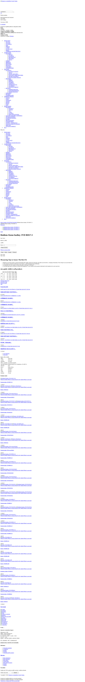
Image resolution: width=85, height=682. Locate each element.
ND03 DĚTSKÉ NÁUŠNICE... (9, 336)
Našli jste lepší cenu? (5, 280)
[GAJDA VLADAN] (5, 614)
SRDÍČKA (8, 62)
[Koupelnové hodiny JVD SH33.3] (8, 567)
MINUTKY (8, 125)
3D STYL (8, 41)
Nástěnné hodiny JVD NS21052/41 (7, 480)
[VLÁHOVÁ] (4, 622)
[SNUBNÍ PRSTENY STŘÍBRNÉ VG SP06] (11, 295)
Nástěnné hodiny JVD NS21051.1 (7, 518)
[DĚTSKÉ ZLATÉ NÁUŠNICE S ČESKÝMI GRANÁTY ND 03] (15, 333)
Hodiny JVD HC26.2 (4, 389)
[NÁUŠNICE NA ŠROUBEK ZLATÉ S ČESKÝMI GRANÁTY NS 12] (16, 308)
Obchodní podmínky (7, 648)
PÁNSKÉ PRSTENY (13, 91)
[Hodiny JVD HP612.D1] (6, 544)
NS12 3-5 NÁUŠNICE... (7, 311)
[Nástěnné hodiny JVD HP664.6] (8, 590)
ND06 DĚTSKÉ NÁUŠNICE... (9, 292)
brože (7, 105)
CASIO (10, 112)
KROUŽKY (11, 58)
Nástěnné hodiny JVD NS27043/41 (7, 435)
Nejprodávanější (4, 286)
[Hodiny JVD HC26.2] (11, 386)
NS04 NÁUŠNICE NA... (7, 330)
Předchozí (3, 224)
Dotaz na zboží (4, 283)
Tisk (1, 284)
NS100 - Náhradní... (6, 342)
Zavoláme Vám (4, 281)
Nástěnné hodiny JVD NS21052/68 (7, 472)
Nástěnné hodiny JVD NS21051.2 (7, 488)
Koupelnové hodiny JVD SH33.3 (7, 571)
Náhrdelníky (8, 100)
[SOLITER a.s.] (4, 621)
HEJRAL (8, 46)
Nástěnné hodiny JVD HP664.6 (6, 594)
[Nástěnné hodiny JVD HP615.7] (8, 499)
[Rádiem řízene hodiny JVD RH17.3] (11, 227)
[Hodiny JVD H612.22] (6, 582)
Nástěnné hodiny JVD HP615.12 (6, 533)
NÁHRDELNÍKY (10, 68)
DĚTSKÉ (10, 55)
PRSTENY (8, 65)
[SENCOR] (3, 620)
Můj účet (3, 655)
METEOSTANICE (10, 120)
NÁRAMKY (8, 66)
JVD (9, 111)
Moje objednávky (7, 658)
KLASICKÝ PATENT (13, 71)
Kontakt (5, 650)
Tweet (2, 252)
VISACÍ (10, 59)
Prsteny (7, 99)
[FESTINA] (3, 611)
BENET (7, 50)
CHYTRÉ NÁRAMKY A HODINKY (14, 115)
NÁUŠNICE (8, 53)
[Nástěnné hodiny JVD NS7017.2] (16, 401)
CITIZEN (10, 109)
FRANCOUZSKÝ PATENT (14, 77)
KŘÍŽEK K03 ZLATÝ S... (8, 323)
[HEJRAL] (3, 615)
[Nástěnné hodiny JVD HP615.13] (8, 454)
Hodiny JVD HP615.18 (5, 541)
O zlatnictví (5, 649)
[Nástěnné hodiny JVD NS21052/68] (9, 469)
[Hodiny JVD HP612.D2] (12, 423)
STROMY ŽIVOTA (12, 84)
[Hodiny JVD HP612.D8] (6, 552)
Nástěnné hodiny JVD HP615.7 (6, 503)
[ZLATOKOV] (4, 623)
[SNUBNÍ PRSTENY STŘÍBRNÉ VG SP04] (11, 302)
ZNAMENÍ (10, 82)
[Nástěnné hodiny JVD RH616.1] (8, 575)
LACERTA (10, 113)
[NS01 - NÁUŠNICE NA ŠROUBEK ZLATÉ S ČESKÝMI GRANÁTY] (17, 327)
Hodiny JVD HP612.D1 (5, 548)
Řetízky (7, 103)
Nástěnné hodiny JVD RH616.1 (6, 578)
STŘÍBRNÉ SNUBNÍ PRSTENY (13, 51)
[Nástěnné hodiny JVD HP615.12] (8, 529)
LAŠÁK (7, 47)
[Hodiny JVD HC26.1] (11, 439)
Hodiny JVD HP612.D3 (5, 420)
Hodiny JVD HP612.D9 (5, 563)
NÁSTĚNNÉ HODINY (11, 118)
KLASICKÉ (11, 56)
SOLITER (8, 43)
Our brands (3, 606)
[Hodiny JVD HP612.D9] (6, 560)
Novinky (5, 651)
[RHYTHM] (3, 619)
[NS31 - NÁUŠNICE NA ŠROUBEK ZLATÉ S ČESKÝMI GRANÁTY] (17, 340)
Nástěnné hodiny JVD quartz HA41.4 (7, 397)
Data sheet (5, 354)
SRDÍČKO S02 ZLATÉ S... (8, 349)
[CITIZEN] (3, 610)
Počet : (2, 245)
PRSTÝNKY (9, 64)
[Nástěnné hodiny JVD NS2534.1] (8, 408)
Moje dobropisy (6, 659)
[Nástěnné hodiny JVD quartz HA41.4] (9, 393)
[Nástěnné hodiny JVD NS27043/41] (9, 431)
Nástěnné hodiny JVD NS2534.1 (6, 412)
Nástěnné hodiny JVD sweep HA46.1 (7, 450)
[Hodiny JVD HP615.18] (6, 537)
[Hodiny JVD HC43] (10, 597)
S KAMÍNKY (11, 85)
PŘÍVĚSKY (8, 63)
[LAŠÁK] (3, 617)
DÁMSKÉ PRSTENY (13, 89)
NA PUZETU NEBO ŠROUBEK (15, 75)
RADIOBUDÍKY (10, 121)
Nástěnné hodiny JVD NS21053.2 (7, 495)
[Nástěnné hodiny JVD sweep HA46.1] (9, 446)
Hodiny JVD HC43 (4, 601)
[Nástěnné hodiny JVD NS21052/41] (9, 476)
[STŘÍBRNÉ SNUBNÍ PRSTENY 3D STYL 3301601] (13, 314)
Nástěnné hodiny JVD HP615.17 (6, 525)
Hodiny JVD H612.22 (5, 586)
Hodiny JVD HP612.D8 (5, 556)
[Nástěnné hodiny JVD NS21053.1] (16, 507)
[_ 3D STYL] (4, 624)
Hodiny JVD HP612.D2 (5, 427)
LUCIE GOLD (9, 49)
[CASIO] (3, 609)
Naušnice (8, 97)
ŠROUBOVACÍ (11, 57)
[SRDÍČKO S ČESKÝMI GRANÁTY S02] (10, 346)
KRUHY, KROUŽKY (13, 74)
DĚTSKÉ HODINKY (10, 116)
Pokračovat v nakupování (6, 680)
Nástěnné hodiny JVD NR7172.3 (6, 382)
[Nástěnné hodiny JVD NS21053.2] (16, 491)
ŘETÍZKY (8, 94)
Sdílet (6, 252)
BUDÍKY (8, 119)
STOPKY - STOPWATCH (11, 122)
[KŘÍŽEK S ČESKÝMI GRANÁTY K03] (10, 321)
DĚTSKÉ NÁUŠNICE (13, 76)
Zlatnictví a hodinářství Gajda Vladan (16, 675)
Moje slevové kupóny (7, 662)
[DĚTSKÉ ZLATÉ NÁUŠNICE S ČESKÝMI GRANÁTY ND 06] (15, 289)
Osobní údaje (6, 661)
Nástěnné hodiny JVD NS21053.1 (7, 510)
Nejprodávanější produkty (8, 652)
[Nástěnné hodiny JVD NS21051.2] (16, 484)
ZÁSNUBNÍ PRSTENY (13, 90)
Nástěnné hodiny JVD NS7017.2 (6, 404)
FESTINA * (11, 108)
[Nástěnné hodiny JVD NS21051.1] (8, 514)
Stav (2, 238)
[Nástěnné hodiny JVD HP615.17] (8, 522)
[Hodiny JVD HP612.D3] (12, 416)
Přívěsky (7, 102)
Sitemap (5, 665)
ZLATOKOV (9, 44)
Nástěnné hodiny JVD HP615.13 (6, 457)
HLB (7, 45)
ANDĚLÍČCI (11, 83)
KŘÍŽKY (8, 60)
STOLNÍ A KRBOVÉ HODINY (13, 124)
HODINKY (8, 107)
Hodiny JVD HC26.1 (4, 442)
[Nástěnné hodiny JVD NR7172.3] (8, 378)
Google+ (9, 252)
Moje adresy (5, 660)
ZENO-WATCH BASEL (13, 114)
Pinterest (14, 252)
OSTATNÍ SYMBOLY (13, 87)
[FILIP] (2, 613)
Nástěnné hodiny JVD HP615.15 (6, 465)
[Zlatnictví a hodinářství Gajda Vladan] (9, 1)
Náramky (8, 101)
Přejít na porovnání (15, 680)
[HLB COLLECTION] (6, 616)
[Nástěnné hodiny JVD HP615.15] (8, 461)
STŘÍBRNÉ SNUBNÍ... (7, 298)
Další (2, 231)
